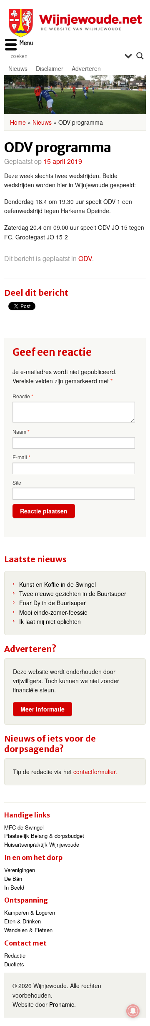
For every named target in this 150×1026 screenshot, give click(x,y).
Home (18, 122)
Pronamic (61, 1004)
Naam (21, 431)
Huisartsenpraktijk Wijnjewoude (41, 844)
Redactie (14, 955)
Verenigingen (19, 870)
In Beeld (14, 887)
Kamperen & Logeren (29, 912)
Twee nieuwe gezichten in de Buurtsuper (72, 593)
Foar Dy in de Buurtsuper (52, 602)
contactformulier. (95, 771)
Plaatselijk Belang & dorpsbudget (44, 836)
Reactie (22, 396)
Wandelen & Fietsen (28, 930)
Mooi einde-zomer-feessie (53, 612)
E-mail (21, 457)
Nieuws (18, 68)
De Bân (13, 879)
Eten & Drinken (22, 921)
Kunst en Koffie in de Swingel (57, 584)
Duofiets (14, 964)
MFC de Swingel (24, 827)
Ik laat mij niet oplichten (50, 621)
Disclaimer (49, 68)
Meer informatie (42, 709)
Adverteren (86, 68)
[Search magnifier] (140, 56)
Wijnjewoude (75, 23)
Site (16, 482)
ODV (85, 258)
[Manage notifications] (133, 1011)
